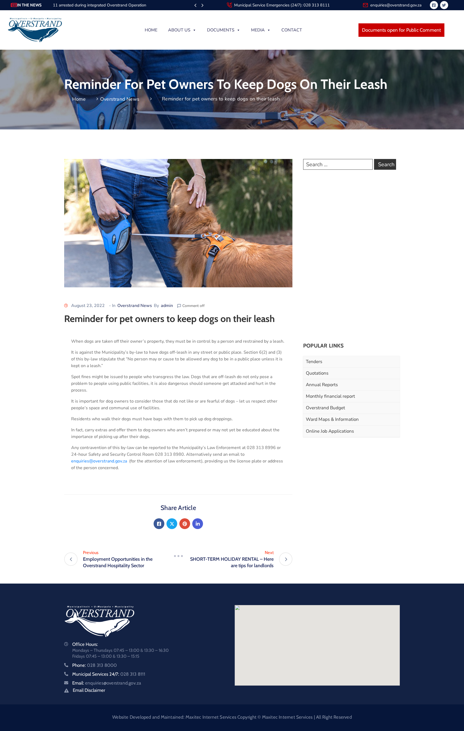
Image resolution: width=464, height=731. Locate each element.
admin (167, 306)
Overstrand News (119, 99)
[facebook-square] (434, 5)
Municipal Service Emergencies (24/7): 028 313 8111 (282, 5)
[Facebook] (159, 523)
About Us (179, 30)
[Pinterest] (184, 523)
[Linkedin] (197, 523)
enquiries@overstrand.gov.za (396, 5)
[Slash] (178, 556)
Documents (220, 30)
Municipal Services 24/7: (108, 674)
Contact (291, 30)
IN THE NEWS (29, 5)
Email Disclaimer (89, 690)
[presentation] (195, 5)
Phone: (94, 665)
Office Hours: (85, 644)
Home (151, 30)
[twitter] (444, 5)
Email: (106, 683)
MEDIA (258, 30)
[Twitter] (171, 523)
